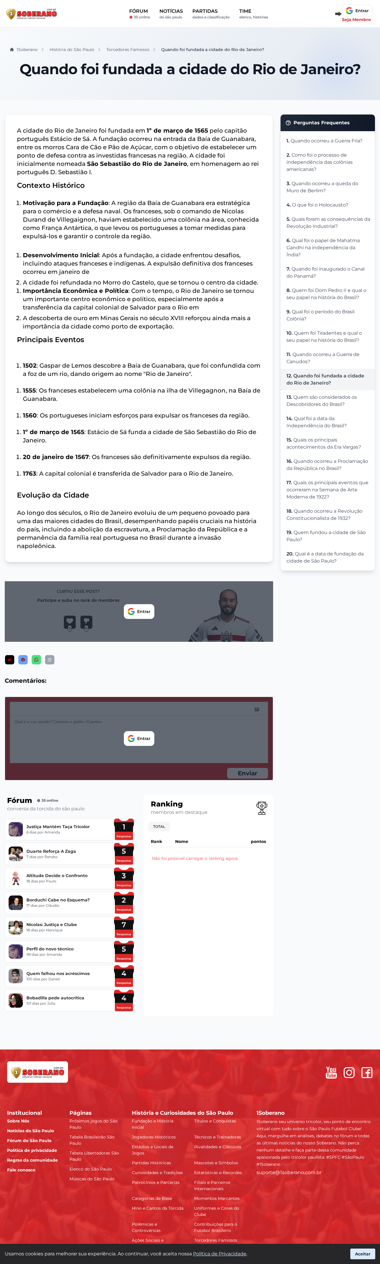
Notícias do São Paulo (30, 1130)
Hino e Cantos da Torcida (157, 1208)
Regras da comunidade (32, 1160)
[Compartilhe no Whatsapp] (36, 660)
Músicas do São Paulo (92, 1179)
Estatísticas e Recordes (218, 1172)
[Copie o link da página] (50, 660)
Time (253, 13)
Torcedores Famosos (215, 1240)
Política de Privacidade (219, 1254)
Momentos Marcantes (217, 1198)
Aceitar (362, 1254)
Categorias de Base (152, 1198)
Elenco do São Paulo (90, 1169)
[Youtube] (331, 1073)
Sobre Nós (18, 1121)
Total (159, 826)
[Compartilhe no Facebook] (23, 660)
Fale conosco (21, 1170)
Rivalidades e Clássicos (217, 1146)
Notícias (171, 13)
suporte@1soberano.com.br (289, 1172)
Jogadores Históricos (154, 1137)
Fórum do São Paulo (29, 1140)
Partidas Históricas (151, 1162)
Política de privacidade (32, 1150)
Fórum (139, 13)
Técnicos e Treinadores (217, 1137)
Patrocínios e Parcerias (156, 1182)
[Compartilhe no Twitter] (10, 660)
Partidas (211, 13)
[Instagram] (349, 1073)
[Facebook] (367, 1073)
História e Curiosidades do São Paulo (182, 1113)
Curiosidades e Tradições (157, 1172)
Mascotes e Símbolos (216, 1162)
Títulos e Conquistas (215, 1121)
